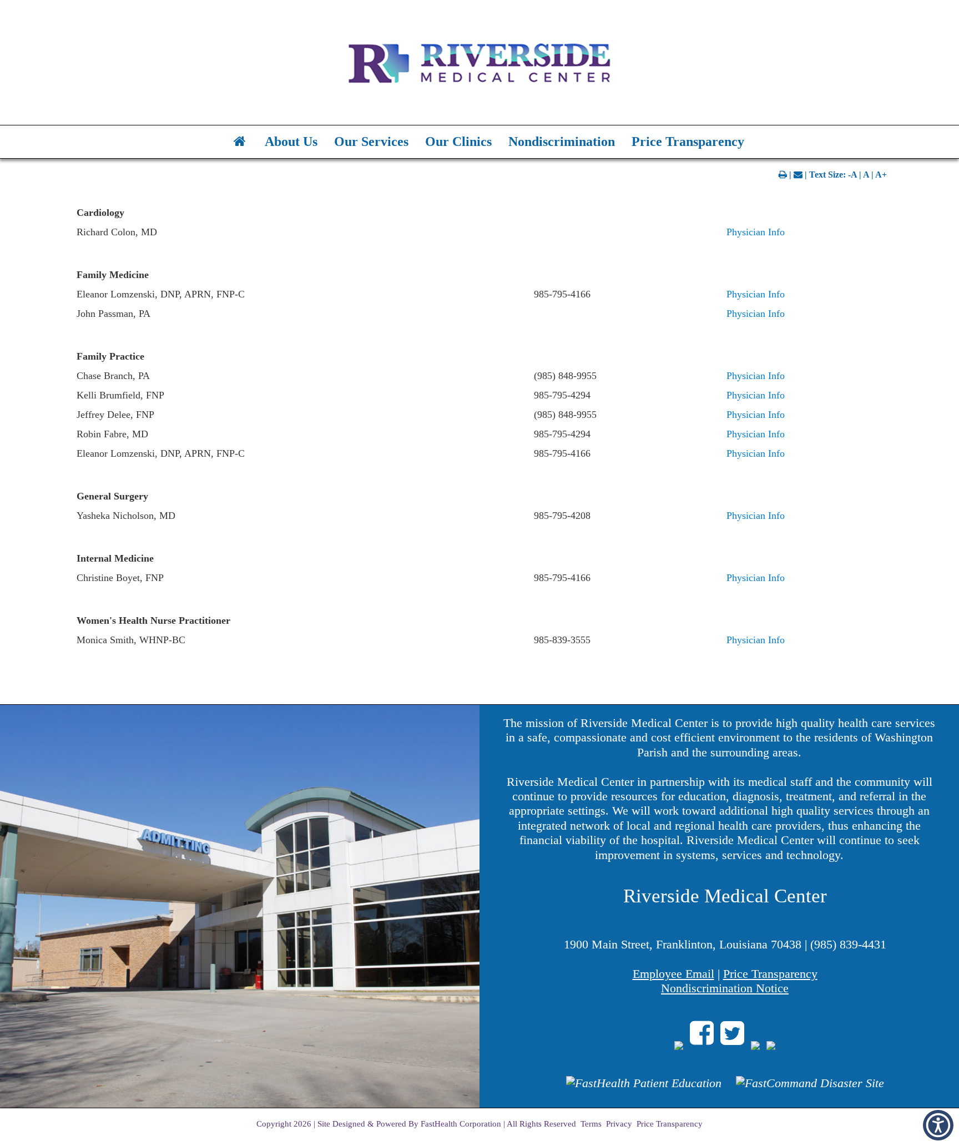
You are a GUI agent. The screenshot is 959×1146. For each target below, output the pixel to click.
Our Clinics (458, 141)
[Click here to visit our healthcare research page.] (644, 1088)
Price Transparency (688, 141)
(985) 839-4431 (848, 944)
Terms (591, 1123)
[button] (938, 1125)
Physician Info (755, 232)
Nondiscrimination (561, 141)
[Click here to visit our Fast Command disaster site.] (810, 1088)
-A (852, 174)
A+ (881, 174)
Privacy (619, 1123)
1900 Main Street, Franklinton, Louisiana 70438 (682, 944)
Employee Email (673, 974)
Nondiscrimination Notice (725, 988)
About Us (291, 141)
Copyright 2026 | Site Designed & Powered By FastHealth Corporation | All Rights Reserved (416, 1123)
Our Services (371, 141)
